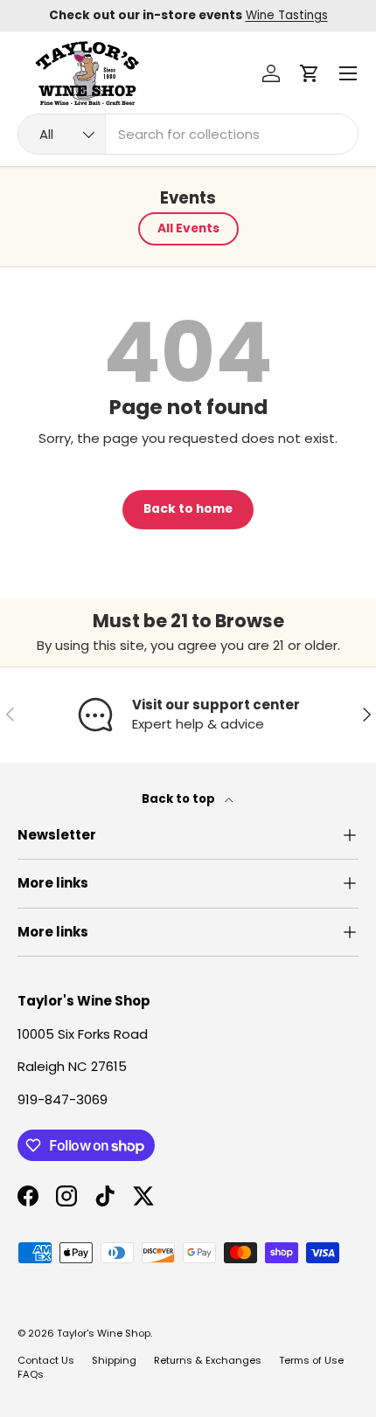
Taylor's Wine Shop (103, 1333)
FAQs (30, 1374)
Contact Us (45, 1360)
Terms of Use (311, 1360)
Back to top (180, 799)
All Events (188, 228)
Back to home (188, 509)
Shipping (114, 1360)
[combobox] (188, 134)
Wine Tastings (287, 15)
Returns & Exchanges (207, 1360)
